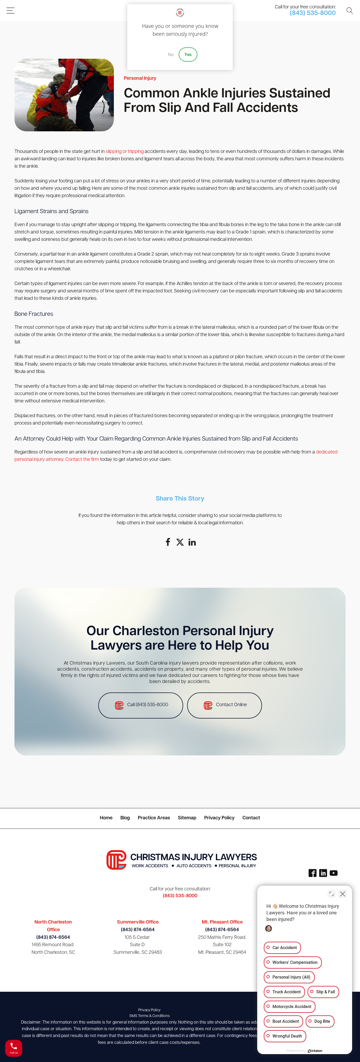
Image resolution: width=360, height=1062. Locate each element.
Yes (188, 54)
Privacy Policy (219, 818)
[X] (180, 542)
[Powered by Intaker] (315, 1051)
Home (106, 818)
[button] (140, 705)
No (170, 54)
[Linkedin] (192, 542)
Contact (251, 818)
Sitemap (187, 818)
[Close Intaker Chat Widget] (342, 894)
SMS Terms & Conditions (149, 1016)
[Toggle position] (331, 894)
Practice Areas (154, 818)
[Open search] (350, 10)
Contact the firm (82, 459)
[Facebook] (168, 542)
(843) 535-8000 (313, 14)
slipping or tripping (125, 151)
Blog (125, 818)
